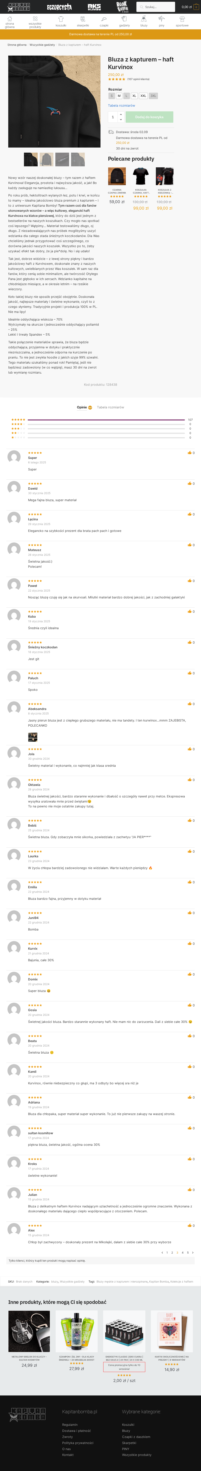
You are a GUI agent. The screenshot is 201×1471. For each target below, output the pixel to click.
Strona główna (16, 44)
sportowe (182, 25)
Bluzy (126, 1431)
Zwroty (67, 1437)
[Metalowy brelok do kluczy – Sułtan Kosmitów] (29, 1331)
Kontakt (68, 1455)
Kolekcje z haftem (181, 1281)
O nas (66, 1449)
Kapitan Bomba (159, 1281)
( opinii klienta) (138, 79)
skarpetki (83, 25)
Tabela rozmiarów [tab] (110, 407)
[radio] (112, 96)
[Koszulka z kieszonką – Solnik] (165, 176)
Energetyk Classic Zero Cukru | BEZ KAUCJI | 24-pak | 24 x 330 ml (124, 1358)
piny (161, 25)
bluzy (144, 25)
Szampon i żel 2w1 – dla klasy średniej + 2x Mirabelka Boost (76, 1358)
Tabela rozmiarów (121, 105)
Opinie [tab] (82, 407)
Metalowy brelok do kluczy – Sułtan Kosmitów (29, 1358)
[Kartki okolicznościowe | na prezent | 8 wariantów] (172, 1331)
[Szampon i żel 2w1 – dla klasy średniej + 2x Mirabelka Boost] (77, 1331)
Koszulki (128, 1425)
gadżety (124, 25)
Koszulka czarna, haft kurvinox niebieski (141, 192)
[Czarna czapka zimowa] (117, 176)
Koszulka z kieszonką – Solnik (165, 192)
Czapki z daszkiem (136, 1437)
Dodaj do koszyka (149, 117)
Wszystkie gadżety (42, 44)
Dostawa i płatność (76, 1431)
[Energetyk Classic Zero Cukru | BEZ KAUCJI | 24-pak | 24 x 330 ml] (124, 1331)
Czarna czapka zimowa (117, 191)
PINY (125, 1449)
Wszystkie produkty (137, 1455)
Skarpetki (129, 1443)
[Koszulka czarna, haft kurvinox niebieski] (141, 176)
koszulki (61, 25)
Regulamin (70, 1425)
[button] (54, 114)
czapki (104, 25)
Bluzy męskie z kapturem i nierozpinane (122, 1281)
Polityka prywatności (77, 1443)
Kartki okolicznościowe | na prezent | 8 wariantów (172, 1358)
